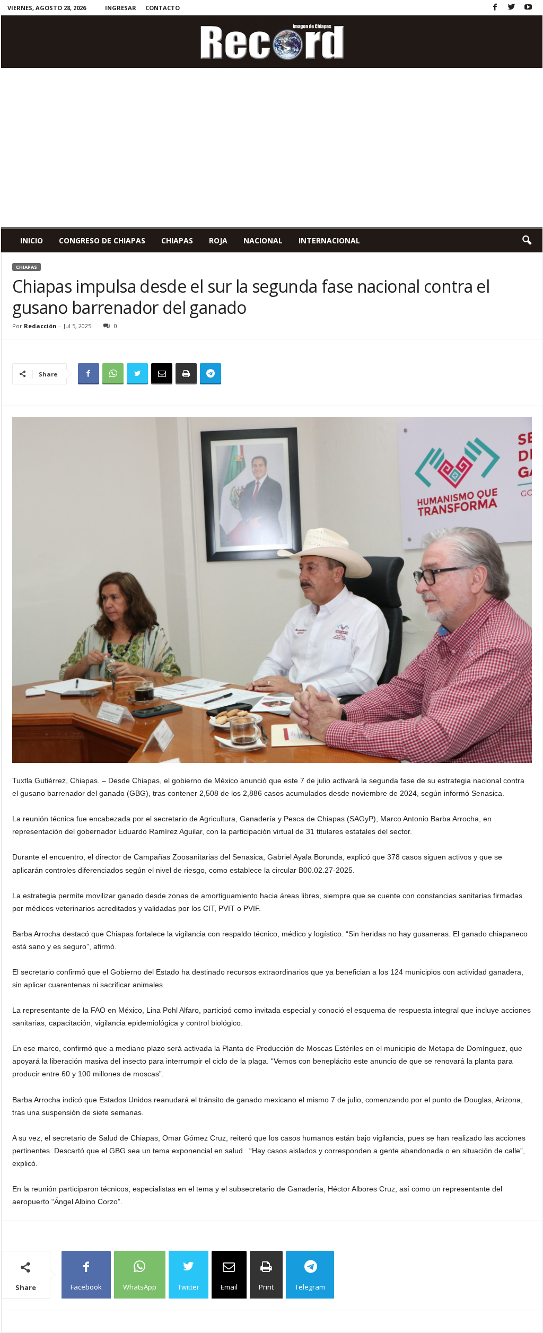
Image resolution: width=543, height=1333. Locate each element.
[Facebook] (495, 7)
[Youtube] (528, 7)
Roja (218, 240)
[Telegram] (210, 373)
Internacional (329, 240)
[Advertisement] (271, 147)
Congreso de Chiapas (102, 240)
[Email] (161, 373)
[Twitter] (511, 7)
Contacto (162, 8)
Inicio (31, 240)
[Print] (186, 373)
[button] (526, 240)
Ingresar (120, 8)
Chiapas (177, 240)
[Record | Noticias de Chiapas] (271, 41)
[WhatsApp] (113, 373)
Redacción (40, 326)
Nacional (263, 240)
